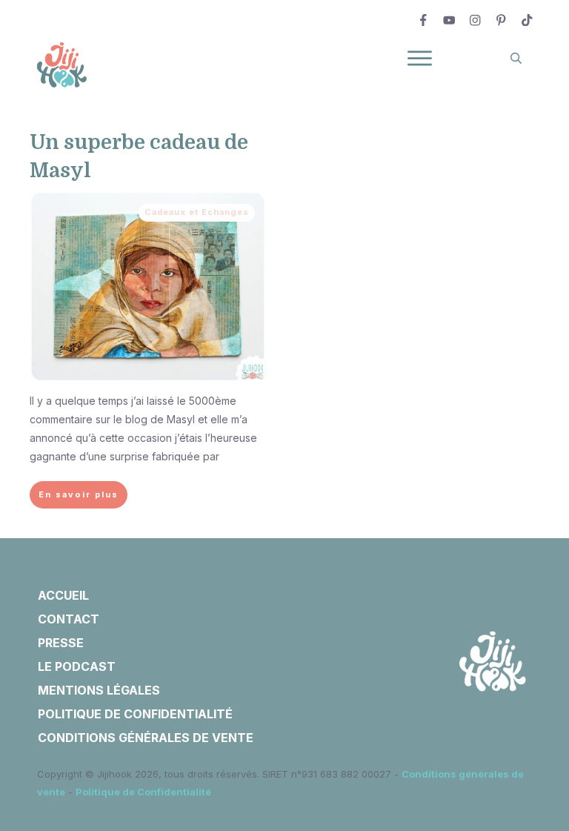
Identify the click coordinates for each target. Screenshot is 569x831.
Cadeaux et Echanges (196, 212)
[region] (193, 694)
